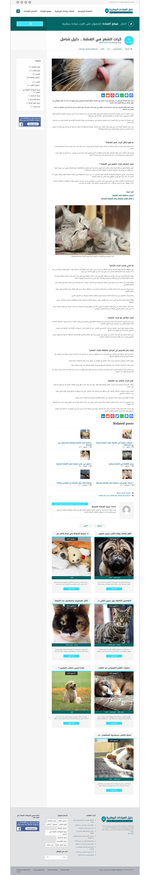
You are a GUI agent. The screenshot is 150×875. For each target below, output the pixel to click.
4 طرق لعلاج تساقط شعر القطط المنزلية (117, 198)
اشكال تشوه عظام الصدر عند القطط (84, 825)
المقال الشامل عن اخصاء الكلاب (86, 855)
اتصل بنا (18, 872)
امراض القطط (121, 493)
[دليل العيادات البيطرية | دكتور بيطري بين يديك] (119, 11)
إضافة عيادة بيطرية (53, 870)
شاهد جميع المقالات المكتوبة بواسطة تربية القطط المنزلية (70, 504)
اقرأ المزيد (114, 589)
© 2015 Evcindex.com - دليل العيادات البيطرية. (122, 870)
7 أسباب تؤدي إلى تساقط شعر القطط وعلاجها (115, 483)
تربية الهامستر (35, 99)
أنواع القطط (36, 67)
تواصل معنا (131, 833)
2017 (108, 49)
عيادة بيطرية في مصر (38, 870)
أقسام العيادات (30, 11)
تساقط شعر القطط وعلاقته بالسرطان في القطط (75, 443)
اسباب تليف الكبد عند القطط (86, 828)
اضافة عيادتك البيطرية (64, 11)
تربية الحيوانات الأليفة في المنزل (31, 91)
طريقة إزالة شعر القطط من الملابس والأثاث (74, 483)
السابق (99, 526)
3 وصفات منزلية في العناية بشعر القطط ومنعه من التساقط (115, 443)
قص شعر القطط (104, 495)
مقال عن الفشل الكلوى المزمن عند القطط (85, 832)
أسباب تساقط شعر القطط (123, 195)
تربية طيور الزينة (34, 103)
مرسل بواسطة (110, 42)
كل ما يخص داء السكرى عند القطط (85, 852)
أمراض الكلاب (34, 85)
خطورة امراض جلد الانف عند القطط (85, 844)
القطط (128, 493)
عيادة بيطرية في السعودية (23, 870)
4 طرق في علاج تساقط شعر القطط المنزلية (74, 464)
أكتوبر (102, 49)
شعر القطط (113, 495)
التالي (86, 526)
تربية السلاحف (35, 96)
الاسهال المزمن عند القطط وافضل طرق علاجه (83, 821)
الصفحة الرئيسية (85, 11)
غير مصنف (36, 106)
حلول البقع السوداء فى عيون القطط (84, 841)
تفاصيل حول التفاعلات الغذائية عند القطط (85, 848)
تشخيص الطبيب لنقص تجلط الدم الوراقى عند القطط (83, 837)
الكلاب (38, 82)
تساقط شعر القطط (124, 495)
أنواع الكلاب (36, 70)
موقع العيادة (45, 11)
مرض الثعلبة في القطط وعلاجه (121, 464)
